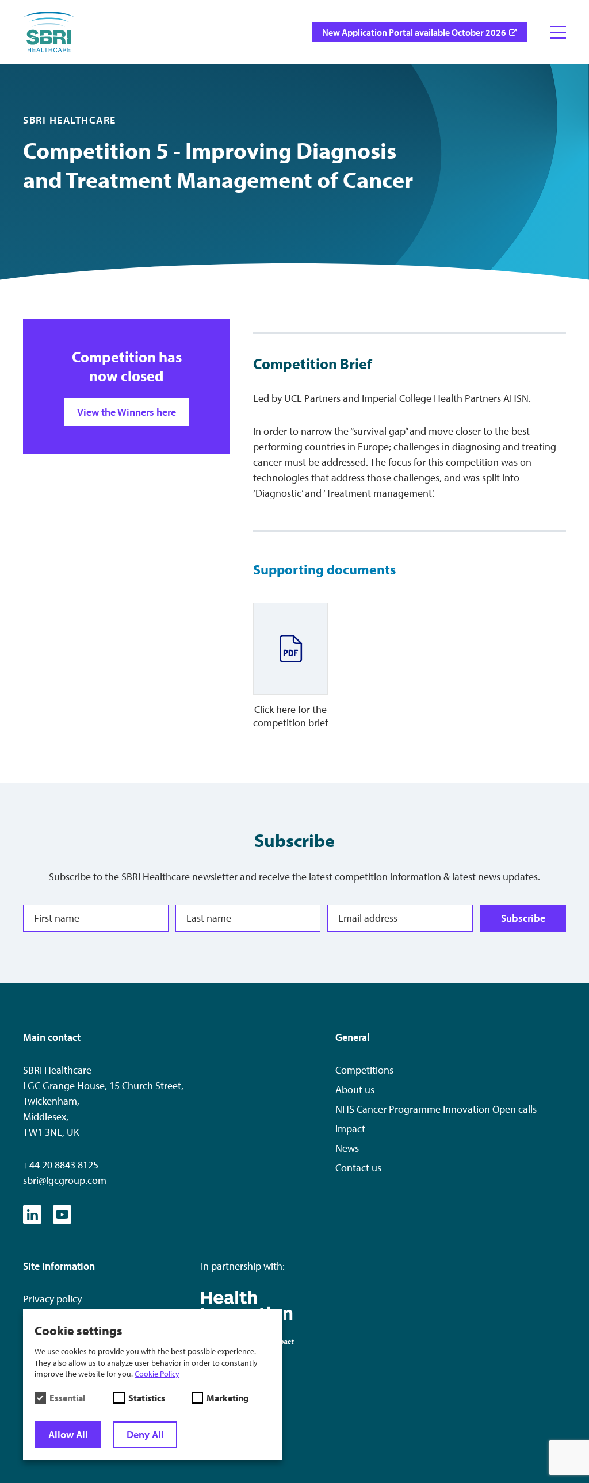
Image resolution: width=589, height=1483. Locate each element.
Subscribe (523, 918)
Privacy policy (52, 1298)
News (347, 1148)
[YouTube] (62, 1214)
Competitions (364, 1069)
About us (354, 1089)
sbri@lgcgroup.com (64, 1180)
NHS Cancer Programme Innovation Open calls (436, 1109)
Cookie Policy (157, 1374)
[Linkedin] (32, 1214)
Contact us (358, 1167)
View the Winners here (126, 412)
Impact (350, 1128)
